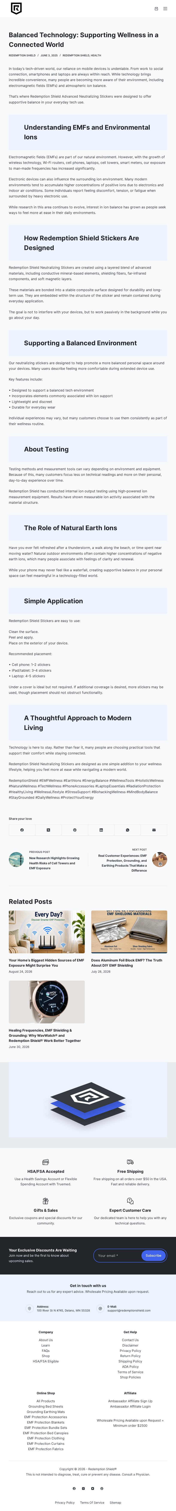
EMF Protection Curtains (45, 1444)
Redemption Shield (76, 55)
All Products (45, 1401)
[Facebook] (22, 830)
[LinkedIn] (101, 830)
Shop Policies (130, 1377)
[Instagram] (83, 1488)
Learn (45, 1345)
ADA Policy (130, 1367)
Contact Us (130, 1340)
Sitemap (115, 1502)
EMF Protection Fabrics (46, 1449)
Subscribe (153, 1255)
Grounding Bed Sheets (46, 1406)
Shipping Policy (130, 1361)
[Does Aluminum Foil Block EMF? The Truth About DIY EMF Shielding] (129, 932)
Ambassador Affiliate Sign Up (130, 1401)
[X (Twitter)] (48, 830)
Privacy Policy (130, 1351)
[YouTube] (92, 1488)
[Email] (154, 830)
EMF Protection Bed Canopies (45, 1433)
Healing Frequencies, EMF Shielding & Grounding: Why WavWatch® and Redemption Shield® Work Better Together (45, 1035)
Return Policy (130, 1356)
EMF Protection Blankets (45, 1422)
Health (96, 55)
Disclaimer (130, 1345)
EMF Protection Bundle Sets (45, 1428)
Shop (46, 1356)
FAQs (46, 1351)
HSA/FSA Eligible (46, 1361)
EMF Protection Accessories (45, 1417)
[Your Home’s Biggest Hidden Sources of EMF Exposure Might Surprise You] (47, 932)
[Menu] (165, 9)
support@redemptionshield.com (129, 1310)
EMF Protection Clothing (45, 1438)
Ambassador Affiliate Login (130, 1406)
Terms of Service (130, 1372)
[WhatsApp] (127, 830)
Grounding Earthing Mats (46, 1412)
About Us (46, 1340)
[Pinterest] (75, 830)
